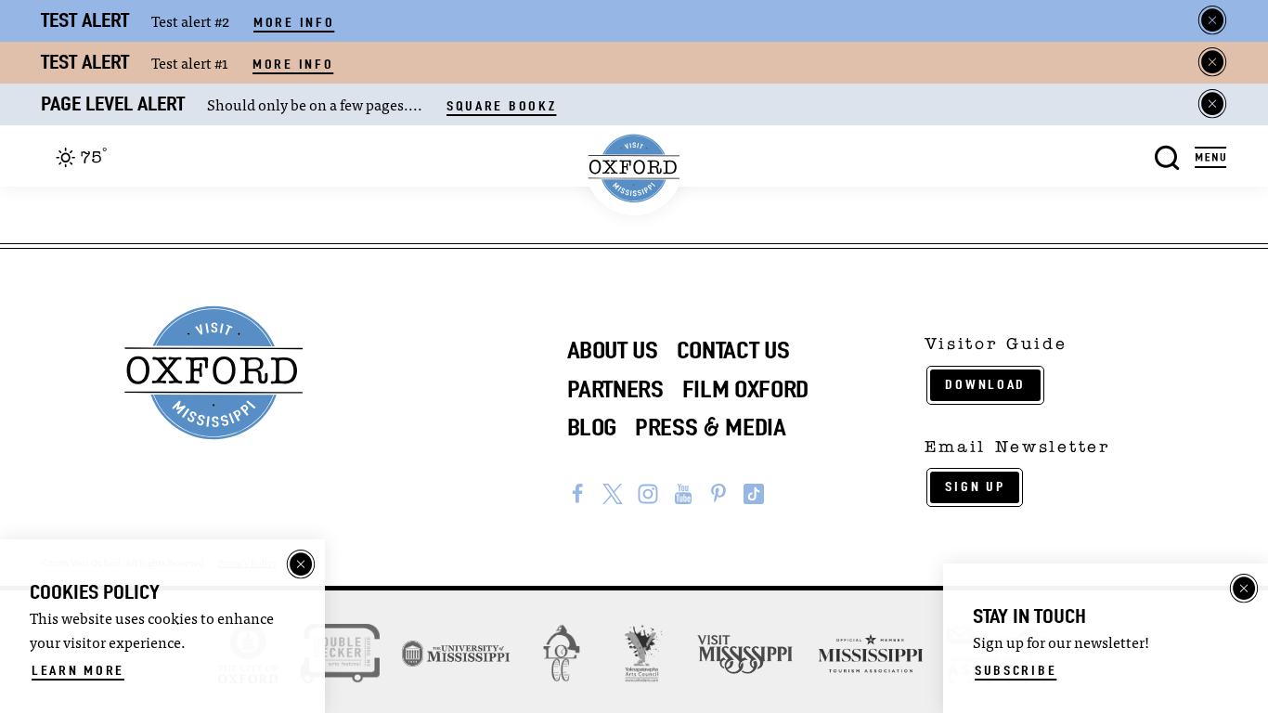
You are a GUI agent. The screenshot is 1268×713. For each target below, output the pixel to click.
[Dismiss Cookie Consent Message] (301, 564)
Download (985, 384)
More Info (293, 22)
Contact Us (733, 350)
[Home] (634, 168)
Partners (615, 389)
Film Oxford (745, 389)
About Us (612, 350)
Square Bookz (501, 105)
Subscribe (1015, 670)
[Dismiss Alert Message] (1212, 20)
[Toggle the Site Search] (1167, 155)
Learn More (78, 670)
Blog (592, 427)
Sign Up (974, 486)
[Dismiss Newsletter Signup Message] (1244, 588)
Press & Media (710, 427)
